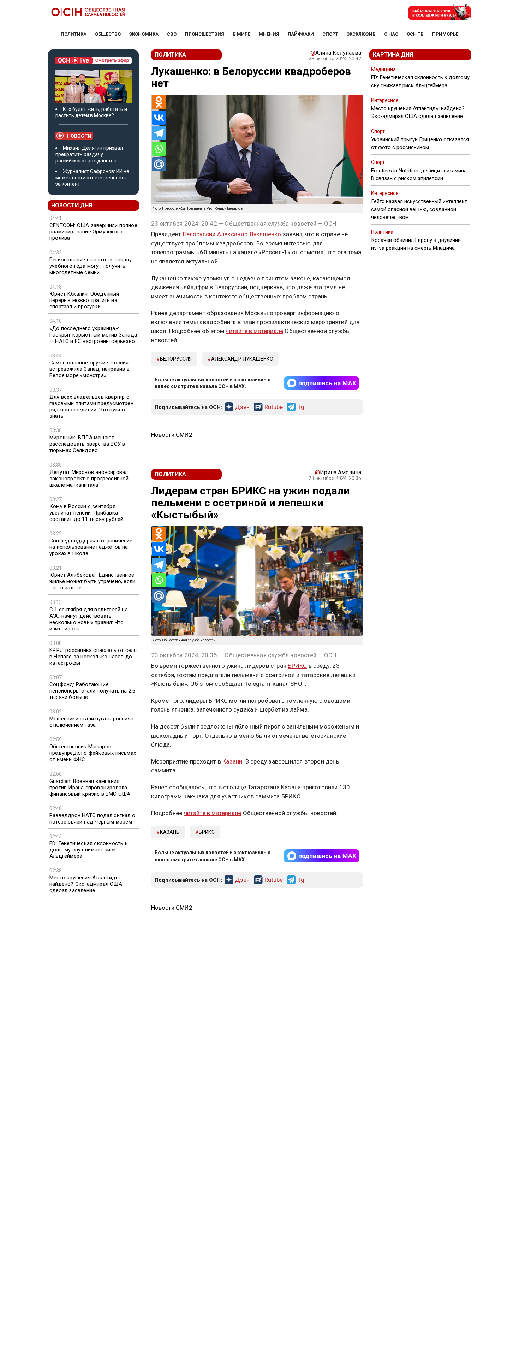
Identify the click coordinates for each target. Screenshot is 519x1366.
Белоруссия (176, 359)
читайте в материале (254, 330)
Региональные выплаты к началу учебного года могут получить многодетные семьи (90, 265)
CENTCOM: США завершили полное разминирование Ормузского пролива (93, 231)
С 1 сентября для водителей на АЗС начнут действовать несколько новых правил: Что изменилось (88, 619)
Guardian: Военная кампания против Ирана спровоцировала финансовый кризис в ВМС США (89, 787)
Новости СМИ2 (171, 434)
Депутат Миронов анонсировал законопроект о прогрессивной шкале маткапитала (89, 478)
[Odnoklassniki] (159, 102)
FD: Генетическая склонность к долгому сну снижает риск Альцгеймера (88, 849)
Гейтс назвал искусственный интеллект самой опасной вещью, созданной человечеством (419, 209)
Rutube (273, 407)
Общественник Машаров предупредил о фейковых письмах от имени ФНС (92, 752)
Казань (169, 832)
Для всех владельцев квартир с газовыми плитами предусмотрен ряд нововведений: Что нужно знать (91, 406)
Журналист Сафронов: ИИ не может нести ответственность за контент (92, 177)
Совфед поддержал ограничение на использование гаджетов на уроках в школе (91, 547)
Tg (301, 407)
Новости (79, 136)
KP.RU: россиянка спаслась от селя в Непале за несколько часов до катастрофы (93, 656)
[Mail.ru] (159, 164)
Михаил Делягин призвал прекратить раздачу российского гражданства (89, 154)
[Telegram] (159, 133)
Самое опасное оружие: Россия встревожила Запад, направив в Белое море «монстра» (89, 369)
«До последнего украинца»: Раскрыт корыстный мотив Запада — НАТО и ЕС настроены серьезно (93, 334)
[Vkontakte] (159, 118)
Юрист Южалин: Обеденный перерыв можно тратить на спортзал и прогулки (84, 300)
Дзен (242, 407)
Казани (232, 761)
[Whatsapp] (159, 149)
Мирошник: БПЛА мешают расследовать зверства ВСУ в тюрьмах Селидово (87, 443)
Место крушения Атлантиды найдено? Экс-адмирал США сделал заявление (85, 883)
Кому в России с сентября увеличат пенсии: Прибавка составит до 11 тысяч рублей (86, 512)
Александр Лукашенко (249, 234)
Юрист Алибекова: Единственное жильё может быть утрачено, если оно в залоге (92, 581)
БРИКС (297, 665)
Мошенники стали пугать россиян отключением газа (91, 721)
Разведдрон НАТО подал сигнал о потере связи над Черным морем (92, 818)
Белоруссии (199, 234)
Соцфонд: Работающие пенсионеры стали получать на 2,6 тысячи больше (92, 690)
